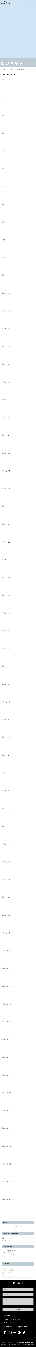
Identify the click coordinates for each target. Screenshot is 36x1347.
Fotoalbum (10, 69)
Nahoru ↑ (32, 1344)
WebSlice (4, 1344)
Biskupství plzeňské (10, 1251)
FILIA (5, 1257)
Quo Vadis (7, 1253)
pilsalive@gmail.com (18, 1327)
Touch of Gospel (9, 1255)
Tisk (9, 1344)
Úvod (3, 69)
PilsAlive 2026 (6, 1241)
